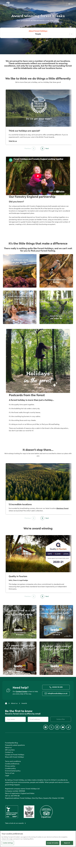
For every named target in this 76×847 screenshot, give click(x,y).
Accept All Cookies (52, 843)
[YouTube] (62, 727)
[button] (33, 284)
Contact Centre (21, 691)
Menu (71, 4)
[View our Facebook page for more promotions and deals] (45, 727)
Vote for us (13, 141)
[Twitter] (51, 727)
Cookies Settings (8, 843)
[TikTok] (68, 727)
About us (14, 703)
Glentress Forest (62, 508)
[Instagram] (57, 727)
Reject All (67, 843)
